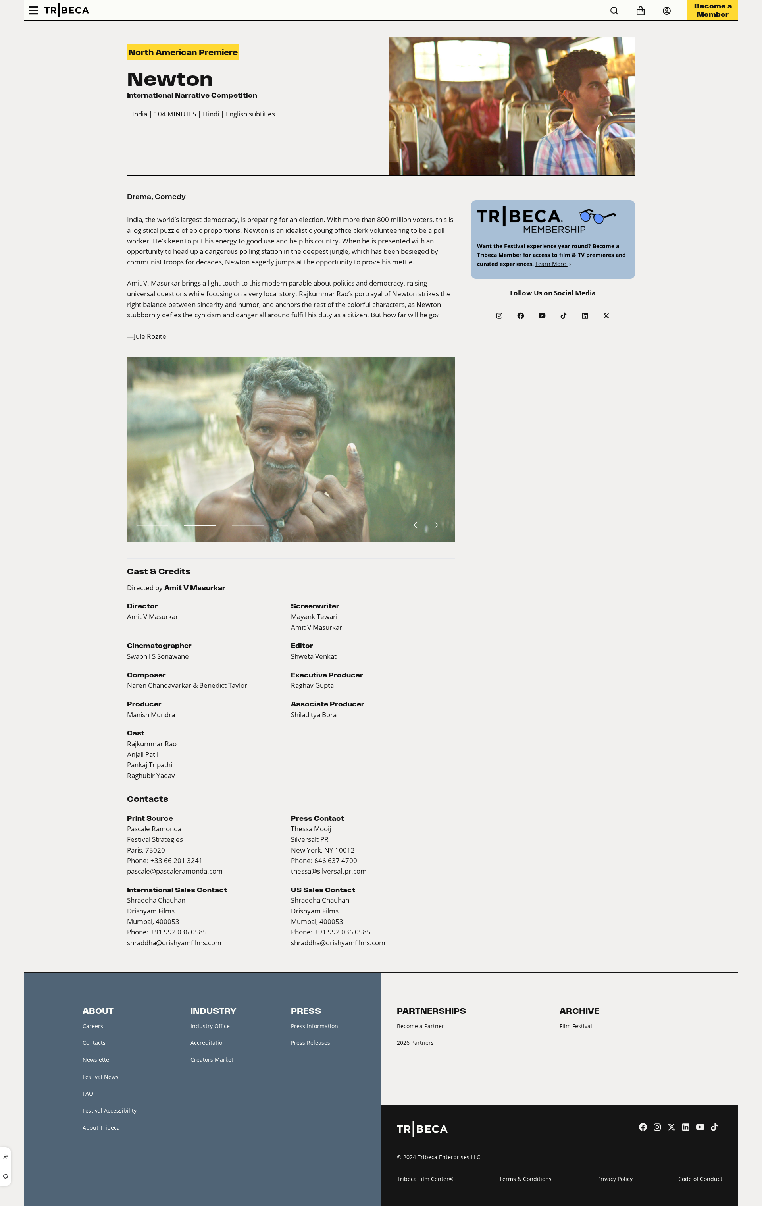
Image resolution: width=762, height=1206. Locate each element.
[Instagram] (499, 316)
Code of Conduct (700, 1179)
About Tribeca (101, 1127)
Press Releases (310, 1042)
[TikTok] (563, 316)
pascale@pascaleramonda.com (175, 871)
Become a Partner (420, 1026)
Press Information (314, 1026)
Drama (139, 196)
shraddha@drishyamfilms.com (174, 942)
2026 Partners (415, 1042)
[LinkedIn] (585, 316)
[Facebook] (521, 316)
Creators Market (211, 1059)
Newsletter (97, 1059)
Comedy (170, 196)
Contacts (94, 1042)
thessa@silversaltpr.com (329, 871)
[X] (606, 316)
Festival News (101, 1077)
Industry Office (210, 1026)
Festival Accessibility (110, 1110)
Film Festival (576, 1026)
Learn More (551, 264)
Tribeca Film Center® (425, 1179)
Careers (93, 1026)
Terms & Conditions (525, 1179)
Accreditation (208, 1042)
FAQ (88, 1093)
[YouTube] (542, 316)
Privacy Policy (615, 1179)
